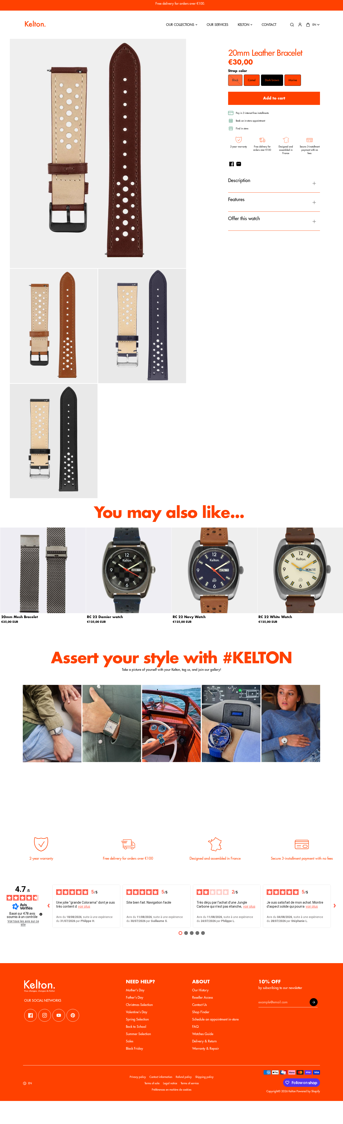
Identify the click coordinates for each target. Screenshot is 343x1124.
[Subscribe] (314, 1002)
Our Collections (180, 24)
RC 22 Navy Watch (189, 617)
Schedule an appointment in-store (215, 1019)
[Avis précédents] (48, 906)
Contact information (160, 1077)
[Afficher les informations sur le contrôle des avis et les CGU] (41, 914)
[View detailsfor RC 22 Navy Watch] (214, 570)
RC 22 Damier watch (105, 617)
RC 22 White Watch (275, 617)
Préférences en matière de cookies (171, 1089)
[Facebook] (30, 1015)
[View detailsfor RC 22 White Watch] (300, 570)
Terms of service (190, 1083)
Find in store (242, 128)
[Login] (300, 24)
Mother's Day (135, 990)
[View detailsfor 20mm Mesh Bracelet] (43, 570)
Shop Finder (200, 1012)
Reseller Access (202, 997)
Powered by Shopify (308, 1091)
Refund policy (184, 1077)
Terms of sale (152, 1083)
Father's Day (134, 997)
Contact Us (199, 1004)
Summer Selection (138, 1034)
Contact (269, 24)
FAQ (195, 1026)
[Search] (292, 24)
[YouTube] (58, 1015)
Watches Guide (202, 1034)
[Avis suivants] (334, 906)
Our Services (217, 24)
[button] (308, 24)
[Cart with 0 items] (308, 24)
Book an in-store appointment (250, 121)
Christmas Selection (139, 1004)
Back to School (136, 1026)
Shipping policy (204, 1077)
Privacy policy (138, 1077)
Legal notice (170, 1083)
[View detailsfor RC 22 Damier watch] (129, 570)
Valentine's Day (136, 1012)
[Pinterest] (72, 1015)
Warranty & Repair (205, 1048)
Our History (200, 990)
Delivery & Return (204, 1041)
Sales (129, 1041)
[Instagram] (44, 1015)
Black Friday (134, 1048)
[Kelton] (35, 24)
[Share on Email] (238, 163)
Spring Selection (137, 1019)
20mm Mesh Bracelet (19, 617)
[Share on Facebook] (231, 163)
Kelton (243, 24)
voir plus (84, 906)
